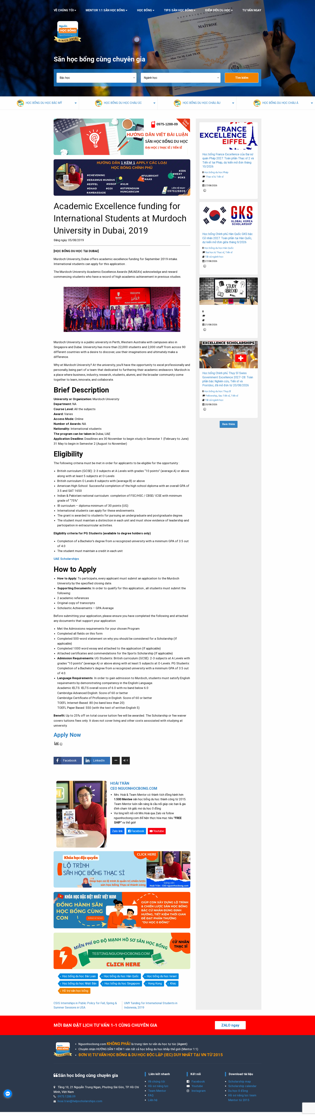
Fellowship (211, 395)
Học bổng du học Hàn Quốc (121, 976)
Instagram (198, 1091)
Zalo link (117, 831)
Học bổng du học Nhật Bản (79, 983)
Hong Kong (155, 983)
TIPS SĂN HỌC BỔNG (178, 10)
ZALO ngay (230, 1025)
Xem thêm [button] (228, 424)
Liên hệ (152, 1100)
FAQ (150, 1095)
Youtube (158, 831)
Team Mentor (157, 1091)
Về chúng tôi (156, 1081)
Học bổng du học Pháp (216, 172)
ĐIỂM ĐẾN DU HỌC (217, 10)
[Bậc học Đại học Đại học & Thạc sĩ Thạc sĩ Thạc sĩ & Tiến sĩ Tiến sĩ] (99, 78)
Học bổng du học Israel (161, 976)
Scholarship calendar (242, 1086)
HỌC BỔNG (144, 10)
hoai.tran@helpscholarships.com (80, 1101)
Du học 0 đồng (238, 1091)
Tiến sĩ (228, 252)
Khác (173, 983)
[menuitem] (39, 103)
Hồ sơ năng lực (158, 1086)
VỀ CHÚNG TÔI (64, 10)
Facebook (137, 831)
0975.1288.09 (66, 1096)
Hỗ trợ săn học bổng (75, 991)
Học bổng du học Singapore (122, 983)
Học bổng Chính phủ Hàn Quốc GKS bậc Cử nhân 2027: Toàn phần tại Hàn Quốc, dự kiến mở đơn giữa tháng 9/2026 (227, 238)
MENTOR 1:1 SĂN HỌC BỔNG (105, 10)
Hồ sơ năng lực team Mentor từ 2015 (242, 1098)
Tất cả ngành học (214, 256)
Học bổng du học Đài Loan (79, 976)
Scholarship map (239, 1081)
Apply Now (67, 735)
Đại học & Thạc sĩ (215, 252)
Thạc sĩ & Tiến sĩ (214, 176)
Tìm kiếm (241, 77)
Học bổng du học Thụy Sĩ (217, 391)
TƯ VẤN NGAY (251, 10)
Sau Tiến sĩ (224, 395)
